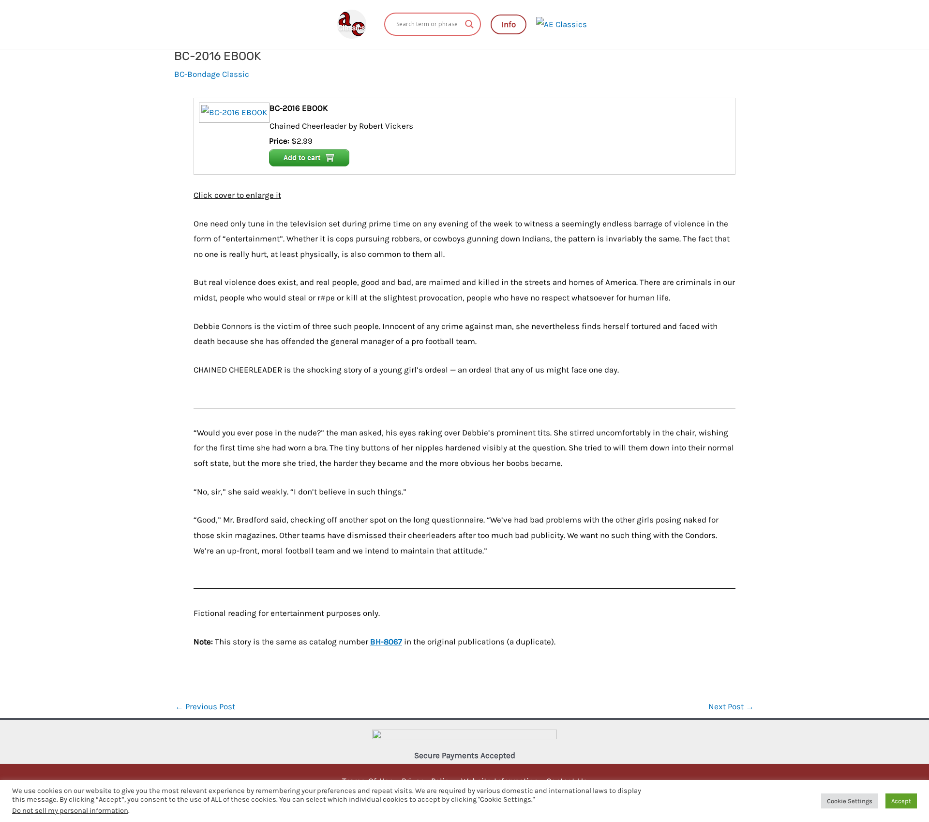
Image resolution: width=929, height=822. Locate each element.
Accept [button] (901, 801)
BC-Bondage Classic (211, 74)
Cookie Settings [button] (849, 801)
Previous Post (205, 706)
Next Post (731, 706)
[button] (508, 24)
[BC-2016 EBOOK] (233, 112)
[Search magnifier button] (469, 24)
